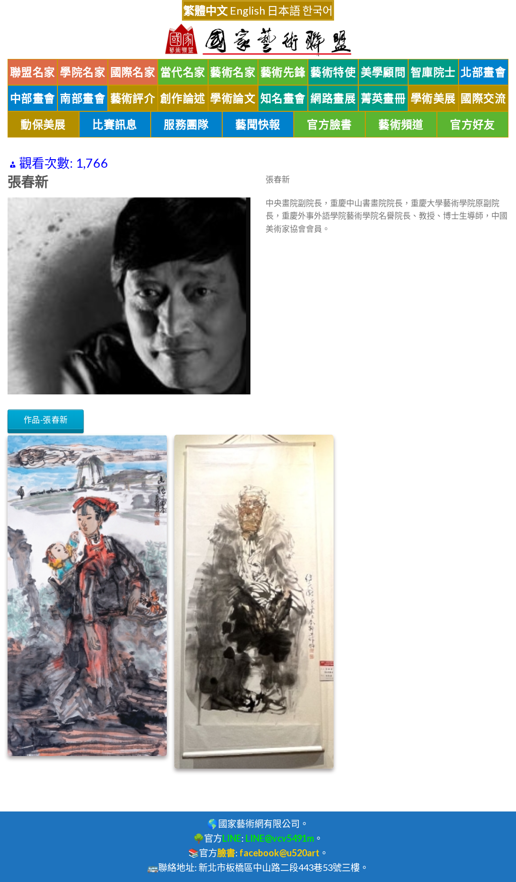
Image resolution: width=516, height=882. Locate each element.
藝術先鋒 (283, 72)
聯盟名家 (32, 72)
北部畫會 (483, 72)
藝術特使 (333, 72)
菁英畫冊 (383, 98)
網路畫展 (333, 98)
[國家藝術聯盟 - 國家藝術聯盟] (258, 40)
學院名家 (82, 72)
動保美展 (43, 124)
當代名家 (183, 72)
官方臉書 (329, 124)
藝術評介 (133, 98)
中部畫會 (32, 98)
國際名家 (133, 72)
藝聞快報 (258, 124)
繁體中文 (205, 10)
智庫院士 (433, 72)
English (247, 10)
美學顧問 (383, 72)
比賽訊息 (115, 124)
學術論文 (232, 98)
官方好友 (472, 124)
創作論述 (183, 98)
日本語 (283, 10)
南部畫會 (82, 98)
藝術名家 (232, 72)
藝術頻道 (401, 124)
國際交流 (483, 98)
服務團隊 (186, 124)
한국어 (317, 10)
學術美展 (433, 98)
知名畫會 (283, 98)
